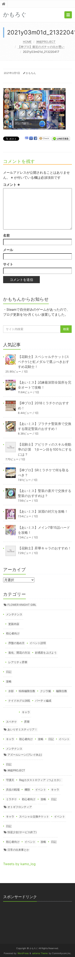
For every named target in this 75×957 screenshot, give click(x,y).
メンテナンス (14, 614)
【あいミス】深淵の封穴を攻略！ (43, 511)
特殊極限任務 (27, 691)
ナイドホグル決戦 (19, 700)
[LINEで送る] (61, 138)
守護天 (10, 780)
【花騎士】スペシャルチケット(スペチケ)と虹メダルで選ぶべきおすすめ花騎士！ (43, 362)
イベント (64, 739)
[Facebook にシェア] (35, 138)
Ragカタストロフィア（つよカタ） (40, 780)
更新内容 (13, 624)
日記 (8, 671)
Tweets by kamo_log (19, 864)
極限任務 (61, 691)
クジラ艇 (45, 691)
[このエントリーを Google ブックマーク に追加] (31, 138)
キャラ (26, 712)
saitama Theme (40, 953)
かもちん (31, 73)
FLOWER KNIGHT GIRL (22, 604)
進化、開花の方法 (19, 652)
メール (8, 250)
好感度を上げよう (46, 652)
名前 (6, 235)
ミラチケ (11, 799)
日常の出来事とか (18, 849)
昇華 (27, 721)
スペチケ (11, 721)
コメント (11, 185)
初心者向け (13, 633)
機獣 (27, 789)
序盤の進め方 (16, 643)
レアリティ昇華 (17, 662)
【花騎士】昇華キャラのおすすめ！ (44, 548)
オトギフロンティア (20, 807)
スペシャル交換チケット (34, 816)
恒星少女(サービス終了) (22, 832)
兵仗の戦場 (13, 789)
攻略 (8, 681)
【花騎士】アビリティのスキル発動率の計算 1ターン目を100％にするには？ (45, 449)
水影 (11, 691)
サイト (8, 264)
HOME (27, 41)
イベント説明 (38, 643)
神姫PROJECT (45, 41)
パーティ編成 (43, 700)
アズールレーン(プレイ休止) (25, 754)
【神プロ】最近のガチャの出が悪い (41, 46)
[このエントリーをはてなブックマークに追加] (26, 138)
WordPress (23, 953)
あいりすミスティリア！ (22, 729)
